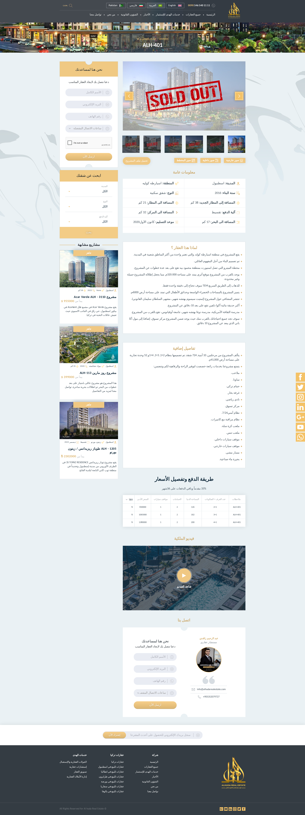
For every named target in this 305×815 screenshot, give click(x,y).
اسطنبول (110, 290)
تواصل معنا (95, 14)
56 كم (80, 290)
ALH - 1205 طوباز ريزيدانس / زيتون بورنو (92, 450)
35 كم (73, 366)
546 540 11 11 (199, 5)
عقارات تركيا (117, 762)
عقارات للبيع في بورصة (112, 782)
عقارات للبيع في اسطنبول (111, 767)
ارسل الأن (155, 705)
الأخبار (147, 14)
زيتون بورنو (96, 442)
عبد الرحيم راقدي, (208, 638)
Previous (239, 96)
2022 (90, 290)
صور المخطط (184, 160)
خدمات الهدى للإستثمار (168, 14)
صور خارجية (232, 160)
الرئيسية (210, 14)
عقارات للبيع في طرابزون (111, 777)
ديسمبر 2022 (70, 442)
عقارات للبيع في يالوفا (113, 791)
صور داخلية (208, 160)
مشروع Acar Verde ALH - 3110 (95, 297)
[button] (129, 499)
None (98, 290)
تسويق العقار (80, 772)
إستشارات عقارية (78, 767)
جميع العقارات (193, 14)
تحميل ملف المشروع (137, 161)
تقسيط (83, 442)
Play (184, 575)
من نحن (111, 14)
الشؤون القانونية (129, 14)
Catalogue (163, 39)
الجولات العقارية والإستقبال (73, 762)
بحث (65, 5)
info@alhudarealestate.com (211, 689)
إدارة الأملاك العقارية (77, 777)
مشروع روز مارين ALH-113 (98, 373)
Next (129, 96)
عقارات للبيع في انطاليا (112, 772)
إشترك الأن (114, 735)
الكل (105, 191)
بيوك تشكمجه (95, 366)
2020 (82, 366)
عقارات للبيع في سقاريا (112, 787)
